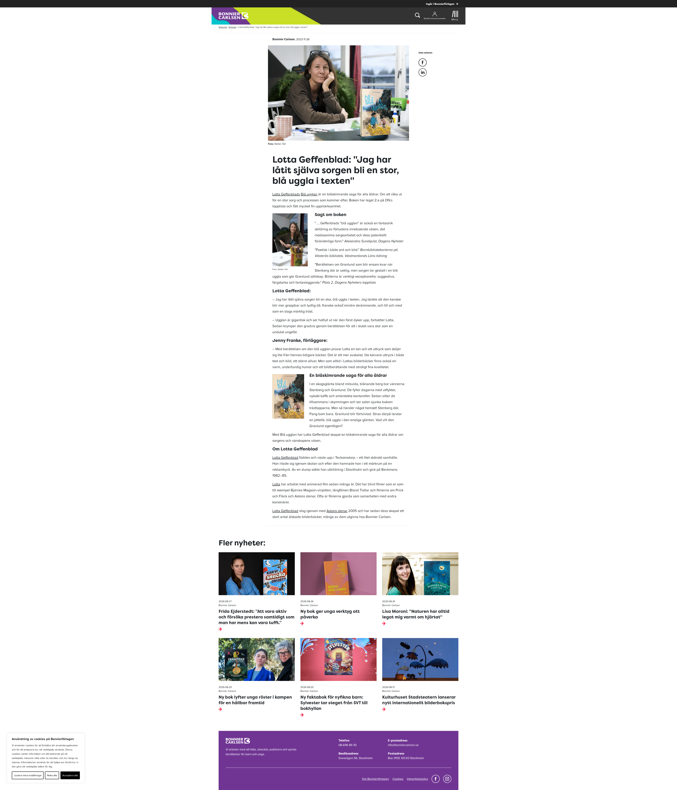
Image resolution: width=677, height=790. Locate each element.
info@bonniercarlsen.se (403, 745)
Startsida (223, 27)
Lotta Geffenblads (286, 194)
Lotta (276, 484)
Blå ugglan (309, 194)
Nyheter (232, 27)
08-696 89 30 (347, 745)
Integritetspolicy (417, 779)
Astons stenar (337, 510)
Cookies (397, 779)
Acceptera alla (70, 775)
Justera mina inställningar (28, 775)
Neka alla (52, 775)
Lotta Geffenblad (285, 457)
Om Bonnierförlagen (375, 779)
